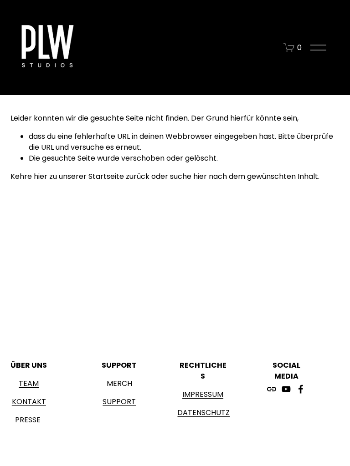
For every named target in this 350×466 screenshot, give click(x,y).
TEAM (29, 383)
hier (40, 176)
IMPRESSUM (202, 394)
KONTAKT (29, 401)
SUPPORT (119, 401)
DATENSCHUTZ (203, 412)
